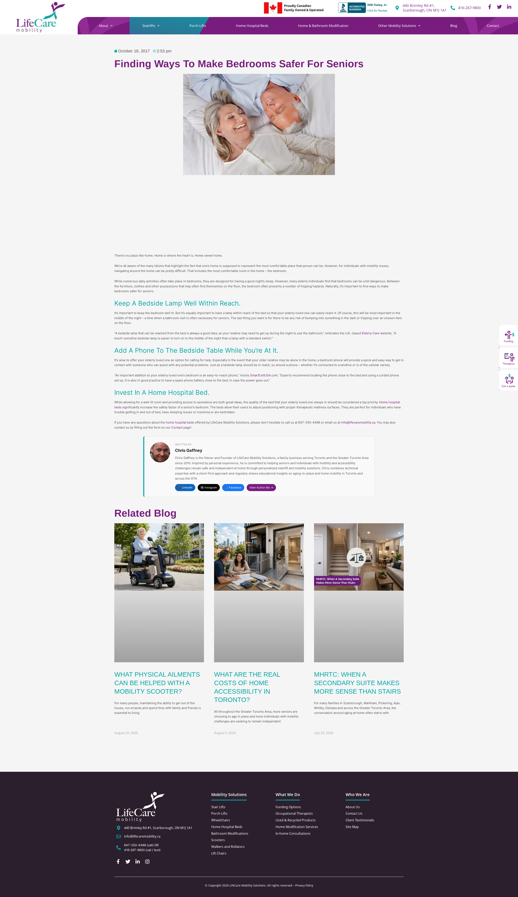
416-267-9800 (469, 7)
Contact (493, 25)
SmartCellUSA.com (264, 375)
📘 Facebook (233, 487)
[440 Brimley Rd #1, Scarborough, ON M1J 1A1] (118, 828)
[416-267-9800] (453, 8)
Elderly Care (370, 333)
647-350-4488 (135, 845)
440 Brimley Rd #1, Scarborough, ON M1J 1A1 (425, 8)
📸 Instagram (209, 487)
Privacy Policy (304, 885)
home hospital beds (180, 422)
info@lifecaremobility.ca (358, 422)
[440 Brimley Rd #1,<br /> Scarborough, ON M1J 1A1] (397, 8)
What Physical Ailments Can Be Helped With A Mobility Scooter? (157, 683)
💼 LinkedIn (185, 487)
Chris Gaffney (188, 450)
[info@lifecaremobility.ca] (118, 836)
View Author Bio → (261, 487)
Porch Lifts (197, 25)
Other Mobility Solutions (397, 25)
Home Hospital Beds (252, 25)
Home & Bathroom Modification (323, 25)
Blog (453, 25)
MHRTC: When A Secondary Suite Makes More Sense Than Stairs (357, 683)
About (103, 25)
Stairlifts (148, 25)
